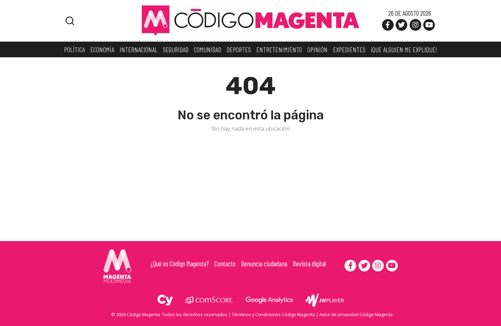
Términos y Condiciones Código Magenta (273, 314)
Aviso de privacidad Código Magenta (356, 314)
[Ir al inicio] (250, 20)
